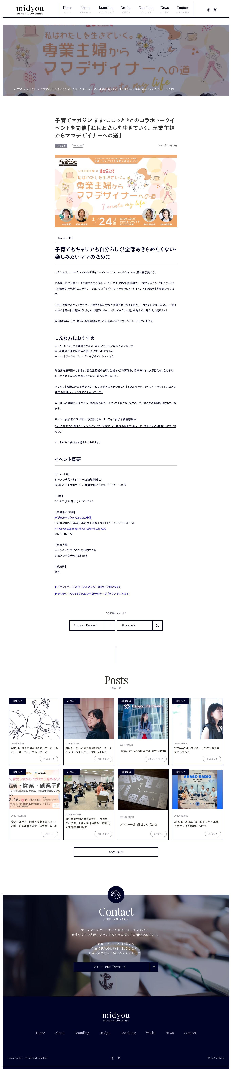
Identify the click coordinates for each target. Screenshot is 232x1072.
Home (40, 1032)
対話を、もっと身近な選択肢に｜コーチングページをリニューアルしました (88, 750)
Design (105, 1032)
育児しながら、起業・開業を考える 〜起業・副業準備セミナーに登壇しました (34, 824)
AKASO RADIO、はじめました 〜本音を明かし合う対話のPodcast (196, 824)
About (60, 1032)
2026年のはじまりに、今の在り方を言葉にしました (196, 750)
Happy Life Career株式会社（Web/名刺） (143, 751)
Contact (190, 1032)
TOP (19, 89)
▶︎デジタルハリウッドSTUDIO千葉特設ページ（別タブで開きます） (92, 593)
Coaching (128, 1032)
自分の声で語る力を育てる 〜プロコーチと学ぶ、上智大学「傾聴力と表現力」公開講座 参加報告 (88, 823)
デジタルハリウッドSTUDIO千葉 (73, 517)
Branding (82, 1032)
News (170, 1032)
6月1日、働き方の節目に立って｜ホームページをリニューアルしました (34, 750)
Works (150, 1032)
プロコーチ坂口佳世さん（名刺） (139, 825)
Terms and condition (36, 1058)
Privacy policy (15, 1058)
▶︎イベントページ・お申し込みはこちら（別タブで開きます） (87, 587)
